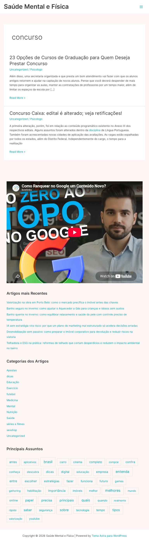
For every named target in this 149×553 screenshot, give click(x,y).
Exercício (12, 388)
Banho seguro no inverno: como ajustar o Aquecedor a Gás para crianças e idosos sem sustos (65, 308)
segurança (45, 510)
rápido (12, 510)
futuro (104, 481)
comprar (114, 462)
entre (13, 481)
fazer (70, 481)
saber (28, 510)
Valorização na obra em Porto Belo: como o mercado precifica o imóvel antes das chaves (62, 302)
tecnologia (82, 510)
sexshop (12, 430)
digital (65, 472)
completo (95, 462)
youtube (34, 518)
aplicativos (30, 462)
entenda (122, 472)
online (13, 500)
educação (82, 471)
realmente (120, 500)
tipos (116, 510)
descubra (33, 471)
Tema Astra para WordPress (109, 535)
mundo (132, 490)
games (119, 481)
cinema (77, 462)
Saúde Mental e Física (36, 6)
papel (29, 500)
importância (57, 490)
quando (102, 500)
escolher (31, 481)
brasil (48, 462)
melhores (112, 490)
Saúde (11, 418)
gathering (15, 490)
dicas (10, 376)
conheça (14, 471)
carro (63, 462)
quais (85, 500)
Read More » (17, 98)
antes (13, 462)
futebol (11, 394)
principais (67, 500)
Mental (11, 406)
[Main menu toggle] (141, 7)
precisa (46, 500)
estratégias (51, 481)
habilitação (34, 490)
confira (130, 462)
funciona (87, 481)
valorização (15, 518)
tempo (100, 510)
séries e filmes (15, 424)
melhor (93, 490)
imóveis (77, 490)
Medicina (12, 400)
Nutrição (12, 412)
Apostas (12, 370)
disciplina (94, 130)
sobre (64, 510)
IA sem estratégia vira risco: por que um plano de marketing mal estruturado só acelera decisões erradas (72, 325)
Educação (13, 382)
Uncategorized (19, 69)
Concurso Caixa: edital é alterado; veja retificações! (66, 113)
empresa (102, 472)
